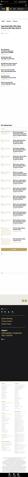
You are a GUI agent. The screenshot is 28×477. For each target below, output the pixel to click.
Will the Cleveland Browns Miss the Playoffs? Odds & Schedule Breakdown (19, 197)
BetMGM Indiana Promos (19, 424)
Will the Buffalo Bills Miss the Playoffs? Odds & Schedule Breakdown (19, 142)
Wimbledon (4, 428)
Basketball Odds (4, 387)
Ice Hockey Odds (4, 392)
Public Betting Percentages (6, 450)
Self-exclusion (4, 449)
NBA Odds (16, 393)
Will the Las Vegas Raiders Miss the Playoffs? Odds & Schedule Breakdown (19, 181)
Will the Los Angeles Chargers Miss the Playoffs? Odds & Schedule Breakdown (20, 173)
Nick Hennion (3, 30)
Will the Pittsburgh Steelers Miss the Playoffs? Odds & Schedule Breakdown (20, 213)
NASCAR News (17, 402)
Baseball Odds (4, 386)
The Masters (4, 425)
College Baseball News (19, 406)
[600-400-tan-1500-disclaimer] (14, 261)
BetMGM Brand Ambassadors (7, 444)
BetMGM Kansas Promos (19, 426)
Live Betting (4, 393)
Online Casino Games (5, 406)
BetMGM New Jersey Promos (20, 439)
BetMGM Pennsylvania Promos (20, 445)
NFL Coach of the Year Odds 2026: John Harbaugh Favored (8, 70)
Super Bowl (3, 424)
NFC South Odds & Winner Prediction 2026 (19, 239)
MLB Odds (16, 391)
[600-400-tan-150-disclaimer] (14, 281)
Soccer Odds (4, 397)
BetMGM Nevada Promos (19, 437)
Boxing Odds (4, 388)
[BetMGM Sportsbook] (5, 2)
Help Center (6, 335)
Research (3, 446)
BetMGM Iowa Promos (18, 425)
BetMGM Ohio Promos (18, 444)
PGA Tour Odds (17, 397)
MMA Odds (3, 394)
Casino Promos (17, 414)
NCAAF (14, 9)
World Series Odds (5, 430)
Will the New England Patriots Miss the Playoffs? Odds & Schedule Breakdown (20, 134)
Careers (3, 438)
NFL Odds (16, 394)
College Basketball (5, 420)
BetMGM (2, 54)
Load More (14, 249)
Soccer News (17, 403)
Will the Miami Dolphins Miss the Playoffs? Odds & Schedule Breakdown (19, 150)
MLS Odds (16, 392)
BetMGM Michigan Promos (19, 434)
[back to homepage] (3, 5)
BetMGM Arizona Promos (19, 420)
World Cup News (18, 408)
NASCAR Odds (4, 396)
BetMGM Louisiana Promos (19, 429)
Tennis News (17, 404)
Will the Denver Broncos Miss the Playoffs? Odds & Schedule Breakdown (19, 166)
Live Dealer (3, 405)
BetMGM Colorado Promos (19, 421)
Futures (8, 21)
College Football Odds (18, 388)
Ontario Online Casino (5, 410)
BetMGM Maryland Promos (19, 430)
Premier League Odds (18, 398)
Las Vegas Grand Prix (5, 419)
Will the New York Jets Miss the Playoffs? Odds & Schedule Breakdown (20, 158)
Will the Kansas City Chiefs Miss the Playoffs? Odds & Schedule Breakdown (19, 189)
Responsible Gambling (11, 333)
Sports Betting (7, 319)
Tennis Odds (4, 398)
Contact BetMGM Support (6, 445)
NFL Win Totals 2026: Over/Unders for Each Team (7, 57)
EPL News (16, 401)
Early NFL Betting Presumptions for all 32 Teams (8, 76)
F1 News (16, 407)
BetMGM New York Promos (19, 440)
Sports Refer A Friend (18, 416)
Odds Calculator (21, 9)
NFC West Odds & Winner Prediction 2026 (19, 228)
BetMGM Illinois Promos (19, 422)
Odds (3, 21)
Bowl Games (4, 415)
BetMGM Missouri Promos (19, 436)
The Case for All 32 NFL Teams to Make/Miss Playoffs (8, 83)
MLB (11, 9)
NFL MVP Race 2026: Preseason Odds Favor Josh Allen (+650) (9, 64)
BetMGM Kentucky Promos (19, 427)
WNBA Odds (17, 399)
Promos (3, 9)
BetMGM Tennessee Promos (19, 446)
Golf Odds (3, 391)
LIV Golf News (17, 389)
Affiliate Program (5, 437)
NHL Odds (16, 396)
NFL (7, 9)
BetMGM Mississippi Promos (20, 435)
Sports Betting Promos (19, 415)
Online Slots (4, 409)
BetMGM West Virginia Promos (20, 451)
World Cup (3, 429)
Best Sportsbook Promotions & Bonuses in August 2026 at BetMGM (7, 51)
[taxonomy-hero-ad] (14, 39)
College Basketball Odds (19, 387)
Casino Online (6, 321)
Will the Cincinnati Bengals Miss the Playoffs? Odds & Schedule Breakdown (19, 205)
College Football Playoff (6, 418)
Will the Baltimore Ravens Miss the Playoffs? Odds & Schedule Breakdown (19, 221)
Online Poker (6, 324)
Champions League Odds (19, 386)
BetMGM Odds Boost (18, 419)
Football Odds (4, 389)
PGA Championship (5, 423)
